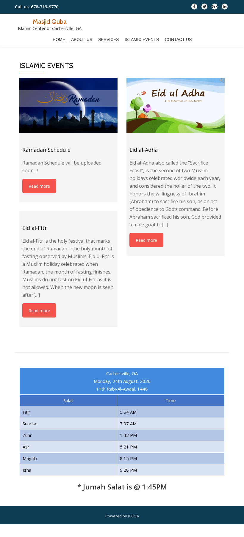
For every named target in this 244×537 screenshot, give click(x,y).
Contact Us (178, 39)
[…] (165, 224)
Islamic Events (142, 39)
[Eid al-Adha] (175, 105)
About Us (81, 39)
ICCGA (133, 516)
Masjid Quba (50, 21)
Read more (39, 186)
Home (59, 39)
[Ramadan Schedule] (68, 105)
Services (108, 39)
